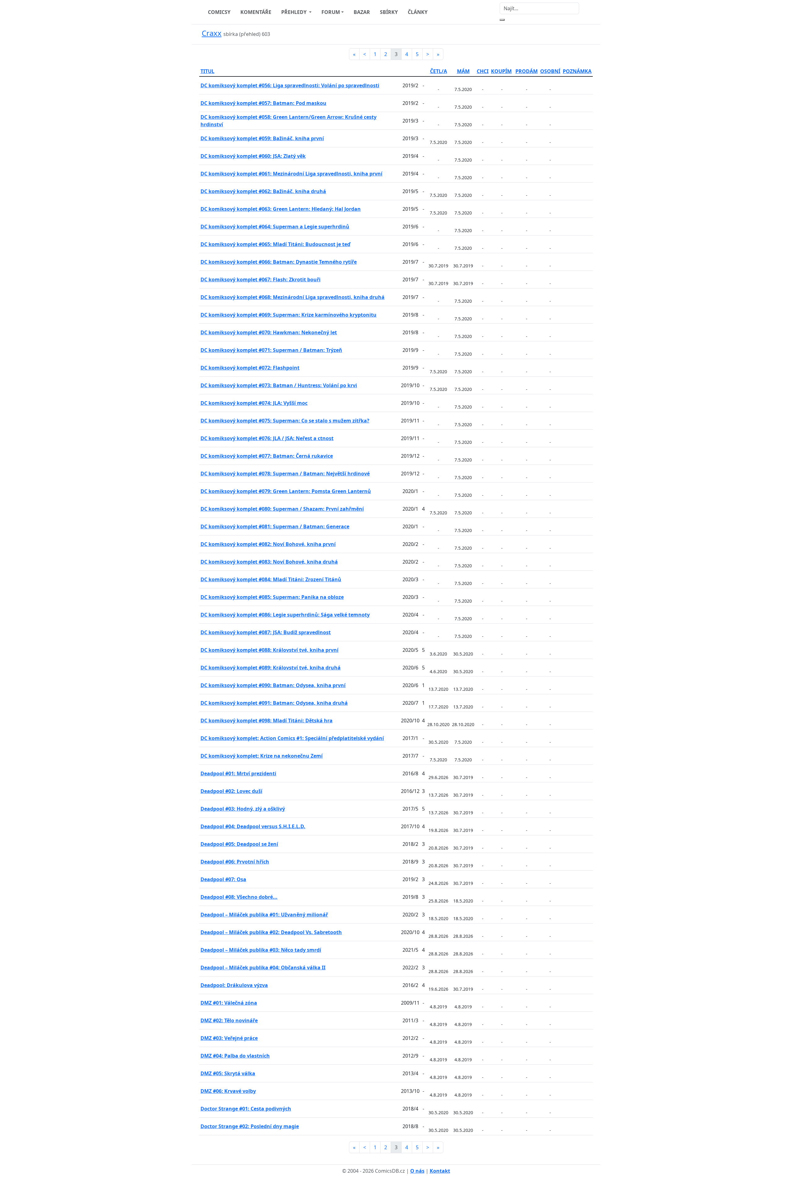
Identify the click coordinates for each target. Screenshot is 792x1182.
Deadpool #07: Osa (223, 879)
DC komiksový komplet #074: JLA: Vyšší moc (254, 403)
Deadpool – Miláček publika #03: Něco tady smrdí (260, 949)
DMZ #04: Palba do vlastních (235, 1055)
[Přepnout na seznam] (589, 34)
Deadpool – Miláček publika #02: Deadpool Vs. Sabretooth (271, 932)
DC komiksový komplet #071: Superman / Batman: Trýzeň (271, 350)
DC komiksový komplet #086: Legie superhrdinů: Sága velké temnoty (285, 614)
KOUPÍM (501, 71)
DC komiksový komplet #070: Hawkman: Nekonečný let (268, 332)
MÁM (463, 71)
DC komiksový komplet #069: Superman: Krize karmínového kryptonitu (288, 314)
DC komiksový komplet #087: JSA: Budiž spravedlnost (265, 632)
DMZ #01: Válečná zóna (228, 1002)
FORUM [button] (330, 12)
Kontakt (440, 1170)
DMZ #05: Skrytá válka (227, 1073)
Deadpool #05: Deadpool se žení (239, 844)
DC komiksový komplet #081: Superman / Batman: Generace (274, 526)
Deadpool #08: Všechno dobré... (239, 897)
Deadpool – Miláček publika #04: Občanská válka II (262, 967)
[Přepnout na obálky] (581, 34)
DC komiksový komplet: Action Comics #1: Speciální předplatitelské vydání (292, 738)
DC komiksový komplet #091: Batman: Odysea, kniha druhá (274, 702)
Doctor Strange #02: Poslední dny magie (249, 1126)
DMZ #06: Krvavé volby (228, 1091)
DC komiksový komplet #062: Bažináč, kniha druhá (263, 191)
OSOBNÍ (550, 71)
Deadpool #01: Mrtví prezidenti (238, 773)
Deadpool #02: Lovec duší (231, 791)
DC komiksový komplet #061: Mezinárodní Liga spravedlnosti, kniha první (291, 173)
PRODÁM (526, 71)
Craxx (212, 33)
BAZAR (362, 12)
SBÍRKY (389, 12)
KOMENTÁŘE (255, 12)
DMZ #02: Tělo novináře (229, 1020)
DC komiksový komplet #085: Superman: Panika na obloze (272, 597)
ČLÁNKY (418, 12)
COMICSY (219, 12)
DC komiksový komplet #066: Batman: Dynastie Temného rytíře (278, 261)
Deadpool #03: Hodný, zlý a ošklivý (242, 808)
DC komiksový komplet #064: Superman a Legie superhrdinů (274, 226)
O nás (417, 1170)
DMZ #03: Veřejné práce (229, 1038)
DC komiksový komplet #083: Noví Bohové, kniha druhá (269, 561)
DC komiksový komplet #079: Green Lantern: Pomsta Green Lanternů (285, 491)
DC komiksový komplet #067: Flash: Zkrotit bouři (260, 279)
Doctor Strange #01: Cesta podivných (245, 1108)
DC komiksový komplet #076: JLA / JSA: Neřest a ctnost (267, 438)
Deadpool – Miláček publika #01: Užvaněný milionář (264, 914)
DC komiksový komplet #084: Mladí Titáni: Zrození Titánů (270, 579)
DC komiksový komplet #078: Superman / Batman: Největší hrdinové (285, 473)
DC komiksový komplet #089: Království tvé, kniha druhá (270, 667)
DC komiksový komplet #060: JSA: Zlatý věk (253, 156)
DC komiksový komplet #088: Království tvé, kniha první (269, 650)
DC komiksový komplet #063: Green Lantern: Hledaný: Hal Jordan (280, 209)
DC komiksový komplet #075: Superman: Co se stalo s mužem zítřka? (284, 420)
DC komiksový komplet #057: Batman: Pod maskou (263, 103)
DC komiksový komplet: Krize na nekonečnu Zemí (261, 755)
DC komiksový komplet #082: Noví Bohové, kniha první (268, 544)
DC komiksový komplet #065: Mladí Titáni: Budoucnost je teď (275, 244)
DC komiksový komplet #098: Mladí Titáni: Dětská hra (266, 720)
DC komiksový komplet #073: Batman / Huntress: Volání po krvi (278, 385)
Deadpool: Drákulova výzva (234, 985)
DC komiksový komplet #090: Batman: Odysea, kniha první (273, 685)
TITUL (207, 71)
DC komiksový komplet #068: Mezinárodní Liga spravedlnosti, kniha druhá (292, 297)
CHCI (483, 71)
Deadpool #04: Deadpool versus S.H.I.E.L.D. (252, 826)
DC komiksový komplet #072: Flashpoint (249, 367)
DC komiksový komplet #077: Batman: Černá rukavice (266, 455)
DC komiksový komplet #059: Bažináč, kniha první (262, 138)
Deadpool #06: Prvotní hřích (234, 861)
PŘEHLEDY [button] (294, 12)
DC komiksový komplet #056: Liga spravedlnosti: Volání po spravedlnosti (289, 85)
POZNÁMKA (577, 71)
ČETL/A (438, 71)
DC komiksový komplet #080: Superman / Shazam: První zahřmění (282, 508)
